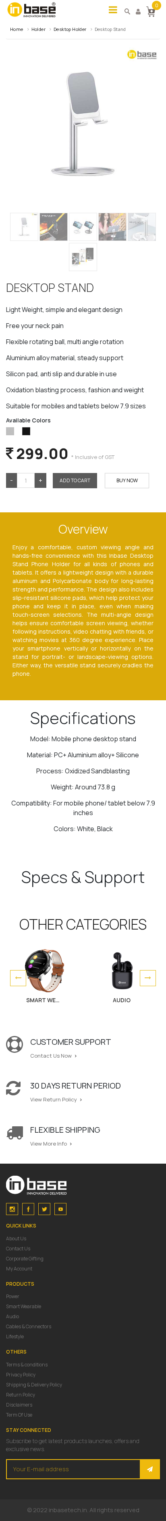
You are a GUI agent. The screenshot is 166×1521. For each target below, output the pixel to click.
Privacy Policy (20, 1374)
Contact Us (18, 1248)
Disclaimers (19, 1404)
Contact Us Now (51, 1055)
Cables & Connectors (28, 1326)
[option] (44, 978)
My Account (19, 1268)
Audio (12, 1316)
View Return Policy (54, 1099)
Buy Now (127, 480)
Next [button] (148, 978)
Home (16, 29)
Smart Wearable (23, 1306)
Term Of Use (19, 1414)
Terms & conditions (27, 1364)
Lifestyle (15, 1336)
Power (12, 1296)
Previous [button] (18, 978)
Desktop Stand (110, 29)
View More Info (49, 1143)
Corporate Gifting (25, 1258)
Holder (38, 29)
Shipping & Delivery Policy (34, 1384)
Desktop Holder (70, 29)
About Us (16, 1238)
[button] (150, 11)
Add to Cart (75, 480)
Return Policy (20, 1394)
